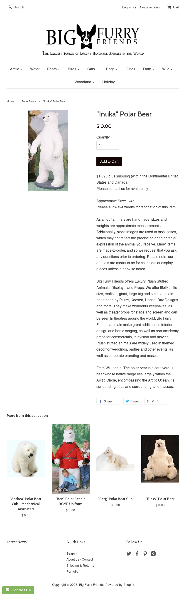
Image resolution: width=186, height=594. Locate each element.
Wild (166, 68)
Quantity (103, 137)
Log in (126, 7)
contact (114, 188)
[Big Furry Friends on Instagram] (153, 554)
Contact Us (20, 590)
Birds (72, 68)
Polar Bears (29, 101)
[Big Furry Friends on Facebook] (137, 554)
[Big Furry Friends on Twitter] (128, 554)
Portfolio (72, 571)
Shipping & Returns (80, 565)
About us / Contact (79, 559)
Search (71, 553)
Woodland (83, 81)
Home (10, 101)
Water (34, 68)
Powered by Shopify (119, 584)
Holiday (108, 81)
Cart (176, 7)
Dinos (130, 68)
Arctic (15, 68)
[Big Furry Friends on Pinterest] (145, 554)
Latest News (17, 542)
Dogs (110, 68)
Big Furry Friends (91, 584)
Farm (147, 68)
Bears (52, 68)
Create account (150, 7)
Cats (91, 68)
